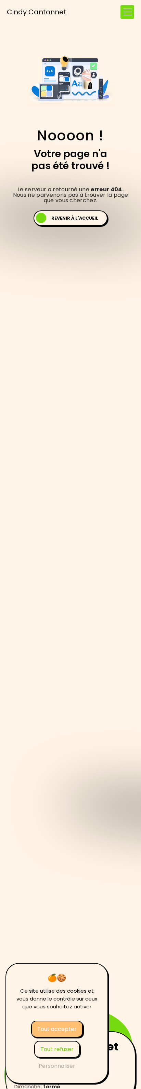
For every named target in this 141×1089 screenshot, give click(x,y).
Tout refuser (57, 1049)
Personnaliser (57, 1066)
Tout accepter (57, 1029)
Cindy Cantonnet (36, 12)
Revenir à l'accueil (74, 218)
